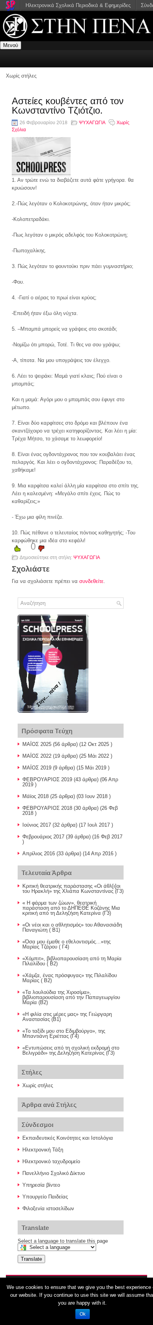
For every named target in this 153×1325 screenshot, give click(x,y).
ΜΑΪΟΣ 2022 (36, 756)
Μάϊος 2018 (35, 796)
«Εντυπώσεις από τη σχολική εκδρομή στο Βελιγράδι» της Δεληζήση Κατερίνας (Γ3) (70, 1050)
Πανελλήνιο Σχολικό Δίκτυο (53, 1173)
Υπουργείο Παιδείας (45, 1197)
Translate (31, 1259)
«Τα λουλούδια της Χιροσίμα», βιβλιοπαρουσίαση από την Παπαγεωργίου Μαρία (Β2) (71, 997)
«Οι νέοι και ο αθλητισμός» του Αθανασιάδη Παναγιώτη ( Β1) (72, 927)
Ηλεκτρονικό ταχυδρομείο (51, 1161)
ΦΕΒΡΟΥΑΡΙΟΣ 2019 (47, 779)
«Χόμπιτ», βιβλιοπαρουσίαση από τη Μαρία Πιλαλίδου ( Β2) (72, 961)
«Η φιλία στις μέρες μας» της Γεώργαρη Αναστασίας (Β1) (67, 1016)
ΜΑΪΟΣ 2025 (36, 744)
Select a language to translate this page (63, 1241)
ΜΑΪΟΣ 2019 (36, 768)
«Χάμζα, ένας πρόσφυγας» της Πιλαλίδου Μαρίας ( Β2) (69, 977)
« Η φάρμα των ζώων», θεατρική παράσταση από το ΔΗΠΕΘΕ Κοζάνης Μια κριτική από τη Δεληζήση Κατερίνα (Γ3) (71, 908)
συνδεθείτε (91, 581)
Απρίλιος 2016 (38, 853)
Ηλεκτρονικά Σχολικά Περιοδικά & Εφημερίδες (78, 5)
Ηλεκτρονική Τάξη (42, 1150)
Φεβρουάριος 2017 (43, 837)
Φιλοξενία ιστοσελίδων (48, 1208)
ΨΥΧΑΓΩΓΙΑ (92, 122)
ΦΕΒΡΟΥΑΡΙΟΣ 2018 (47, 808)
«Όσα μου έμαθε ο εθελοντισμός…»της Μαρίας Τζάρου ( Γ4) (66, 944)
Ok (83, 1314)
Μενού (10, 45)
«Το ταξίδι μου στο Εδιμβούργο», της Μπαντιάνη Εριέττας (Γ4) (63, 1033)
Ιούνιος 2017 (36, 825)
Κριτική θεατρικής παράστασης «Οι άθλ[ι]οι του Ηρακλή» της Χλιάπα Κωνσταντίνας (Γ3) (73, 888)
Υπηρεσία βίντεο (41, 1185)
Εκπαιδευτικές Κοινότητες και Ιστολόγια (67, 1138)
